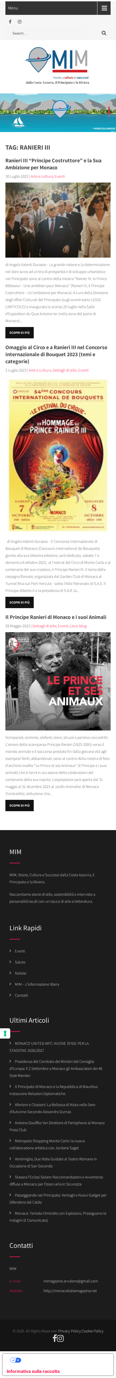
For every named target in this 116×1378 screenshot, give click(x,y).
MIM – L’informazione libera (37, 984)
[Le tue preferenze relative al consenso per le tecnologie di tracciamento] (5, 1033)
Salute (20, 962)
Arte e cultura (42, 176)
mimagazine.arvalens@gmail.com (70, 1280)
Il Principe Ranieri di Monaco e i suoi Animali (55, 617)
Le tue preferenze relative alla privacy (63, 1360)
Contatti (21, 995)
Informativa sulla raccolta (33, 1371)
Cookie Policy (93, 1330)
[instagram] (19, 21)
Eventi (59, 176)
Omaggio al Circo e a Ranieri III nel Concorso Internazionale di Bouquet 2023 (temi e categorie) (56, 354)
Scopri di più (19, 333)
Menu (13, 8)
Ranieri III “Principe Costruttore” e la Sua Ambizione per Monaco (53, 164)
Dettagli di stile (65, 370)
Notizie (20, 973)
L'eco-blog (78, 625)
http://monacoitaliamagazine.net (70, 1290)
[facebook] (10, 21)
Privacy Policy (69, 1330)
